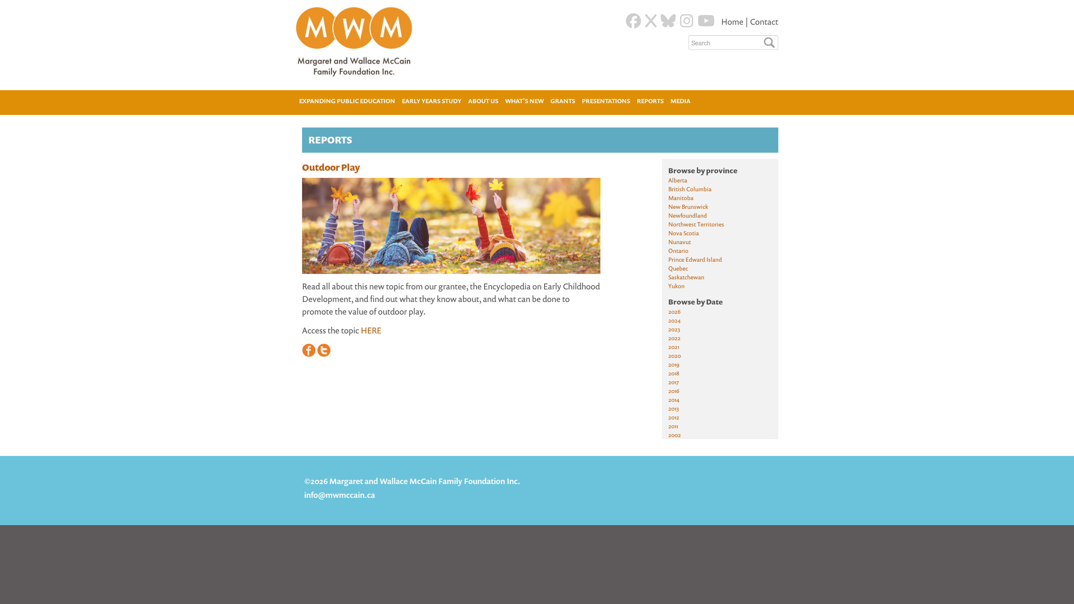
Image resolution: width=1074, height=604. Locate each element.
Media (680, 101)
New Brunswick (688, 207)
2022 (674, 338)
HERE (371, 330)
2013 (673, 408)
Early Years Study (431, 101)
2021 (673, 347)
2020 (674, 355)
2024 (674, 320)
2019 (673, 364)
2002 (674, 435)
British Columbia (690, 189)
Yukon (676, 286)
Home (733, 21)
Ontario (678, 251)
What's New (524, 101)
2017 (673, 382)
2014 (673, 400)
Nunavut (679, 242)
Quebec (678, 268)
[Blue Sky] (668, 21)
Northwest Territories (696, 224)
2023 (674, 329)
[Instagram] (686, 21)
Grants (562, 101)
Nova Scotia (683, 233)
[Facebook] (633, 21)
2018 (673, 373)
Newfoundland (687, 215)
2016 (673, 391)
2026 (674, 311)
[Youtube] (706, 21)
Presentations (606, 101)
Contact (764, 21)
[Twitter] (651, 21)
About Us (483, 100)
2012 (673, 417)
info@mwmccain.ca (339, 494)
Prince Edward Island (695, 259)
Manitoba (680, 198)
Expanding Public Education (347, 100)
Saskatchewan (686, 277)
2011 (673, 426)
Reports (650, 101)
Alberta (677, 180)
